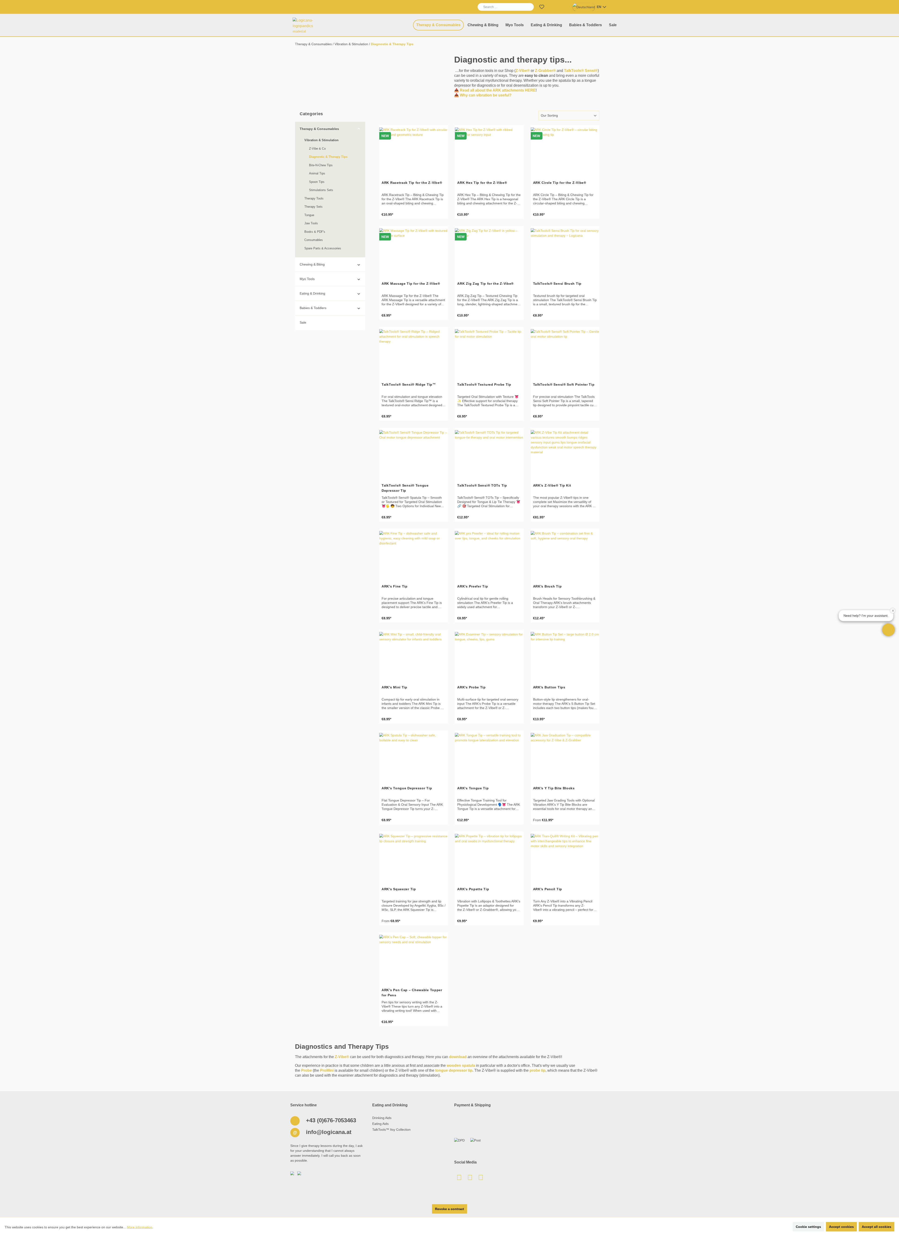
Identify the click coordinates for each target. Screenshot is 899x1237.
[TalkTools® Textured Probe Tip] (489, 352)
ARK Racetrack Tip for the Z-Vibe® (412, 183)
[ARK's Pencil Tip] (565, 857)
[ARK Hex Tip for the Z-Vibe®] (489, 150)
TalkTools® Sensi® (581, 71)
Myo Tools (307, 279)
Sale (303, 322)
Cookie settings (808, 1227)
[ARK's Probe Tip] (489, 655)
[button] (888, 630)
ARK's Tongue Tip (473, 788)
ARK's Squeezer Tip (399, 889)
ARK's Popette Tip (473, 889)
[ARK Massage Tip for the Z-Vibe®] (413, 251)
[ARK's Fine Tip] (413, 554)
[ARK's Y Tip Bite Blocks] (565, 756)
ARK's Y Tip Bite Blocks (554, 788)
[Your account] (553, 7)
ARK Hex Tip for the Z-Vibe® (482, 183)
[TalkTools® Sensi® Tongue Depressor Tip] (413, 453)
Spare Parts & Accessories (322, 248)
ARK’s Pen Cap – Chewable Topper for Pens (412, 992)
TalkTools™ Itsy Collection (391, 1129)
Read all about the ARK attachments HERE (498, 90)
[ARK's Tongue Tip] (489, 756)
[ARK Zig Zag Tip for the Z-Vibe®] (489, 251)
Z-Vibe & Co (317, 148)
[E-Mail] (459, 1179)
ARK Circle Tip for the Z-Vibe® (559, 183)
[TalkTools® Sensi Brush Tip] (565, 251)
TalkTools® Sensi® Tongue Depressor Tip (405, 488)
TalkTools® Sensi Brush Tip (557, 283)
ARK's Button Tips (549, 687)
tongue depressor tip (453, 1070)
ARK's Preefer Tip (472, 586)
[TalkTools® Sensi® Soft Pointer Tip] (565, 352)
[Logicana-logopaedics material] (308, 25)
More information (139, 1227)
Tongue (309, 215)
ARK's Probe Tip (471, 687)
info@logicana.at (327, 1132)
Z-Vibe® (523, 71)
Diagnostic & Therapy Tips (328, 157)
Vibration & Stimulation (321, 140)
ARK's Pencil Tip (547, 889)
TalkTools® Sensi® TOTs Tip (482, 485)
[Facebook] (470, 1179)
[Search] (528, 7)
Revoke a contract (449, 1209)
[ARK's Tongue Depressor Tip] (413, 756)
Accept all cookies (876, 1227)
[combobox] (500, 7)
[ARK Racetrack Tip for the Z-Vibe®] (413, 150)
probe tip (537, 1070)
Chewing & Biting (312, 264)
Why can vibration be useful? (486, 95)
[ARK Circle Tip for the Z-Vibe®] (565, 150)
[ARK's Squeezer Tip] (413, 857)
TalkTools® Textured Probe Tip (484, 384)
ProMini (327, 1070)
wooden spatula (461, 1065)
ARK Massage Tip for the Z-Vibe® (411, 283)
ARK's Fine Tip (395, 586)
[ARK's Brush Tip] (565, 554)
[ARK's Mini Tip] (413, 655)
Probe (306, 1070)
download (458, 1057)
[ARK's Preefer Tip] (489, 554)
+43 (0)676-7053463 (330, 1120)
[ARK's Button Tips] (565, 655)
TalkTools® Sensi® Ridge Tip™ (409, 384)
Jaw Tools (311, 223)
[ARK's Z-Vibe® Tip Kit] (565, 453)
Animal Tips (317, 173)
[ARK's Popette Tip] (489, 857)
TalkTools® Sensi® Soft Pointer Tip (564, 384)
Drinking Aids (381, 1118)
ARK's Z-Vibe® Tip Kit (552, 485)
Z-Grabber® (545, 71)
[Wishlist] (541, 7)
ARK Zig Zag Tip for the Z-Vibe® (485, 283)
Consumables (313, 240)
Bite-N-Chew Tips (321, 165)
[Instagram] (481, 1179)
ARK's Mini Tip (394, 687)
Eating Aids (380, 1124)
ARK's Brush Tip (547, 586)
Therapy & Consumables (319, 129)
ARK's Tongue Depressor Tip (407, 788)
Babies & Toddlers (313, 308)
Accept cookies (841, 1227)
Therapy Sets (313, 206)
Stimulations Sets (321, 190)
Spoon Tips (316, 182)
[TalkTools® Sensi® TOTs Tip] (489, 453)
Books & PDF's (314, 231)
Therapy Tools (314, 198)
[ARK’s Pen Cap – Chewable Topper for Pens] (413, 958)
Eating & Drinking (312, 293)
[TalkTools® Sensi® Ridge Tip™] (413, 352)
